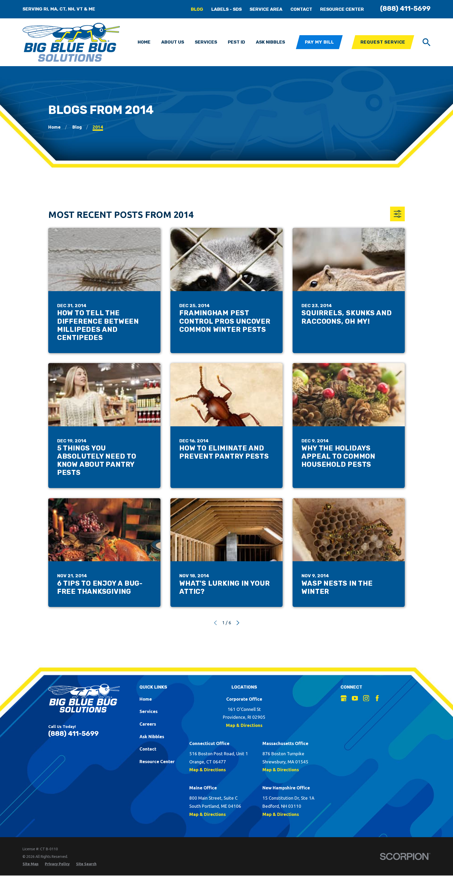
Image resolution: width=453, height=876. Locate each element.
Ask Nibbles (151, 736)
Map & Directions (244, 725)
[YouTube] (355, 698)
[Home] (71, 42)
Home (145, 698)
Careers (147, 723)
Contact (301, 9)
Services (148, 711)
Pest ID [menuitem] (236, 42)
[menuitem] (31, 864)
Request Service (383, 42)
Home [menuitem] (144, 42)
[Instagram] (366, 698)
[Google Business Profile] (344, 698)
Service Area (266, 9)
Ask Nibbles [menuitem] (270, 42)
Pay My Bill (319, 42)
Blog (197, 9)
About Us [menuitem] (172, 42)
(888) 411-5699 (405, 8)
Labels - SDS (226, 9)
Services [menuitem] (206, 42)
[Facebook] (377, 698)
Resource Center (342, 9)
